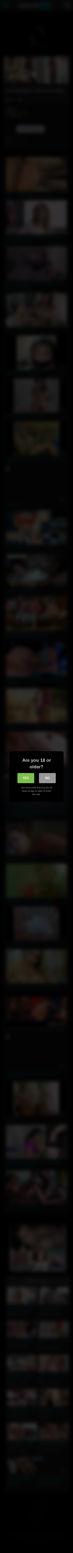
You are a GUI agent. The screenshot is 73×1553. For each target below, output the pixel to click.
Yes (26, 778)
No (47, 778)
